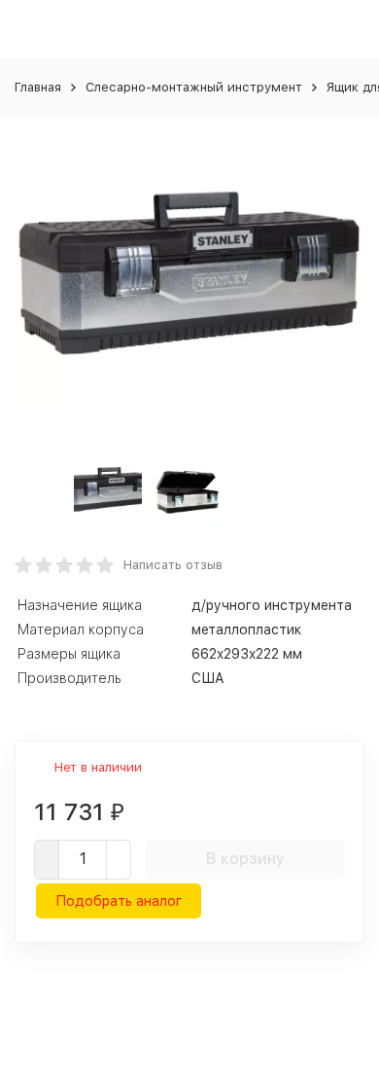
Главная (38, 87)
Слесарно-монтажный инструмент (194, 87)
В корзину (245, 858)
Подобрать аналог (118, 901)
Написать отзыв (173, 564)
